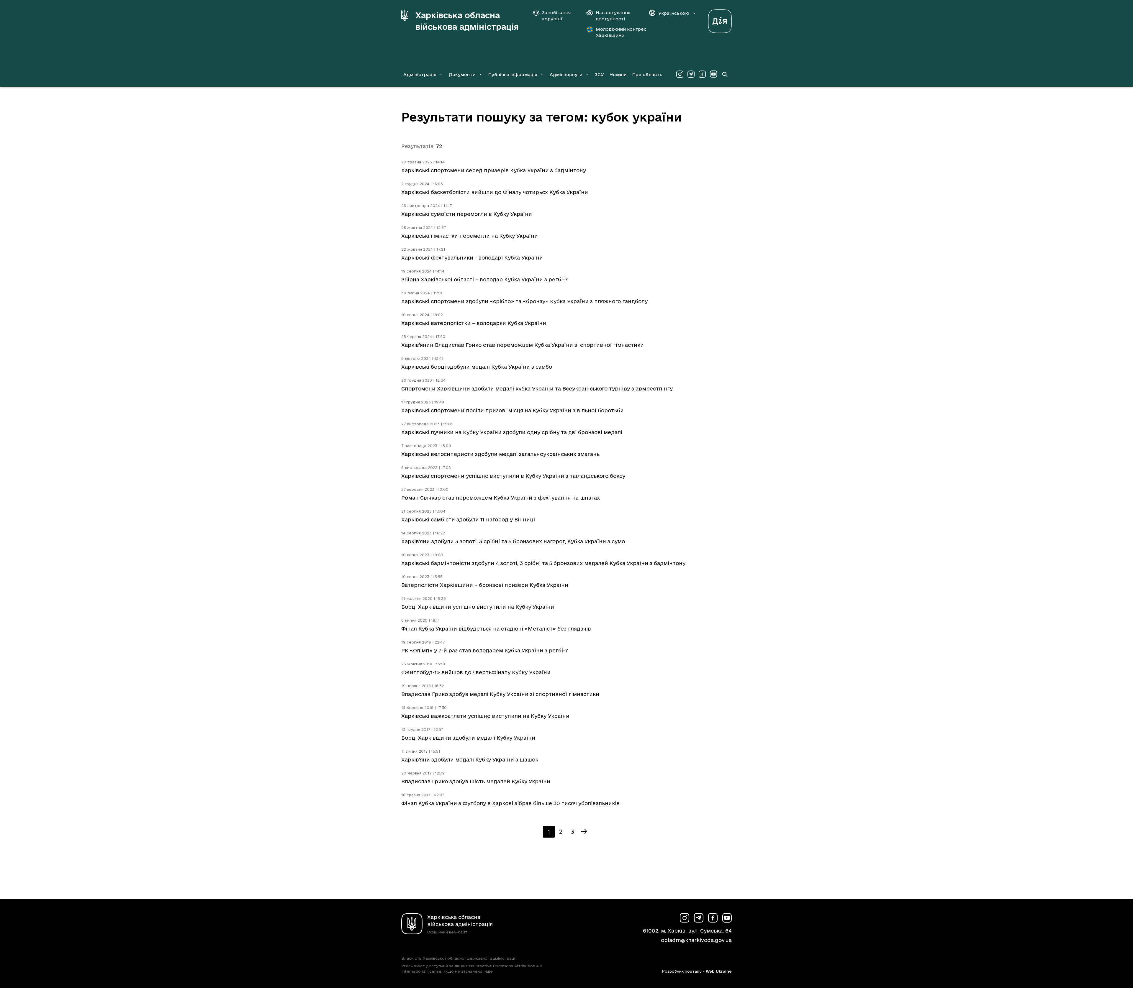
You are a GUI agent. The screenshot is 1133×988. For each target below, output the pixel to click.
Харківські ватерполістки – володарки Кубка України (473, 323)
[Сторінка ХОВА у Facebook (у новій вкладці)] (702, 74)
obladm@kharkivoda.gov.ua (696, 940)
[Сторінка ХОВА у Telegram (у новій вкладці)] (691, 74)
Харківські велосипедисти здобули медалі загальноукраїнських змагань (500, 454)
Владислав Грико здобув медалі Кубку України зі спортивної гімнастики (500, 694)
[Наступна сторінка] (584, 832)
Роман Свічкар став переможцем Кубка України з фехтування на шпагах (500, 497)
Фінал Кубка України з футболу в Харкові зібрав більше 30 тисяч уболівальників (510, 803)
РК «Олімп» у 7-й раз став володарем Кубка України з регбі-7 (484, 650)
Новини (618, 74)
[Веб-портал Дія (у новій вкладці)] (720, 19)
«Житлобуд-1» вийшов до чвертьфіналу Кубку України (476, 672)
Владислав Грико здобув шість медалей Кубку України (475, 781)
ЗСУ (599, 74)
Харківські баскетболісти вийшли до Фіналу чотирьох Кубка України (494, 192)
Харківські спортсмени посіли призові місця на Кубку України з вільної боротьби (512, 410)
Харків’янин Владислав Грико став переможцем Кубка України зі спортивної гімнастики (522, 345)
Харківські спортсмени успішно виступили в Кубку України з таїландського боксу (513, 476)
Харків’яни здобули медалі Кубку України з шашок (469, 759)
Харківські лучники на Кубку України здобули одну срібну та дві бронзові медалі (511, 432)
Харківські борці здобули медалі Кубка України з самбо (476, 367)
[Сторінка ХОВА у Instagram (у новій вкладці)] (679, 74)
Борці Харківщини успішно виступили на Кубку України (477, 607)
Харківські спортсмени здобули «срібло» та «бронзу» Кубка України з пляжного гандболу (524, 301)
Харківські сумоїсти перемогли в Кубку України (466, 214)
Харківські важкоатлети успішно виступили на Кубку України (485, 716)
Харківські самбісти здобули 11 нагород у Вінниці (468, 519)
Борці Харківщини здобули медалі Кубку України (468, 738)
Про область (647, 74)
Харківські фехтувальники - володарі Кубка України (472, 257)
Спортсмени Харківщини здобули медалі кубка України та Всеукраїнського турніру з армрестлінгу (537, 388)
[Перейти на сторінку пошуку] (724, 74)
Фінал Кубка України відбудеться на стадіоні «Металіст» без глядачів (496, 628)
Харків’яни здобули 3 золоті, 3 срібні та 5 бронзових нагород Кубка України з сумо (513, 541)
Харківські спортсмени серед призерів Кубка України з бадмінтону (493, 170)
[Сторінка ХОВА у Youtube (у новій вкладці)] (713, 74)
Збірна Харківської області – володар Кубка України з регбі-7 (484, 279)
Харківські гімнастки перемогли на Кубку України (469, 236)
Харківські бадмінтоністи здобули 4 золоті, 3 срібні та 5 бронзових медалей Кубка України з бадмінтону (543, 563)
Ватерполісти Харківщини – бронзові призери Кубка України (484, 585)
